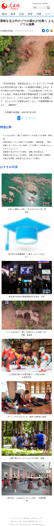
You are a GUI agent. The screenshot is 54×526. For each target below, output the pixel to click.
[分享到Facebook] (43, 30)
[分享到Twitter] (47, 30)
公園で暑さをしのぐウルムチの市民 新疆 (26, 458)
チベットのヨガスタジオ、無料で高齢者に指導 (26, 416)
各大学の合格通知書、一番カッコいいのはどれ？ (26, 255)
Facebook (36, 3)
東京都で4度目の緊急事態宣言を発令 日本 (27, 296)
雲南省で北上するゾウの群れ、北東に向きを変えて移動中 (27, 155)
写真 (39, 13)
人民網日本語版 (6, 30)
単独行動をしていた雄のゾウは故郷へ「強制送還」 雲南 (27, 142)
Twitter (45, 3)
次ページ (32, 118)
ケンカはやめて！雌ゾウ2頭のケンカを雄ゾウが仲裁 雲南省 (27, 333)
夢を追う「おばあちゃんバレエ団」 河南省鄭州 (26, 499)
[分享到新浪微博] (51, 30)
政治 (4, 13)
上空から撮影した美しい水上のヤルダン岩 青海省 (26, 210)
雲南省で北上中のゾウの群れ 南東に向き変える (24, 151)
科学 (30, 13)
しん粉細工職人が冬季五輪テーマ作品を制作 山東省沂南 (27, 375)
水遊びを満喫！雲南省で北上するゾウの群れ (21, 158)
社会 (21, 13)
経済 (13, 13)
